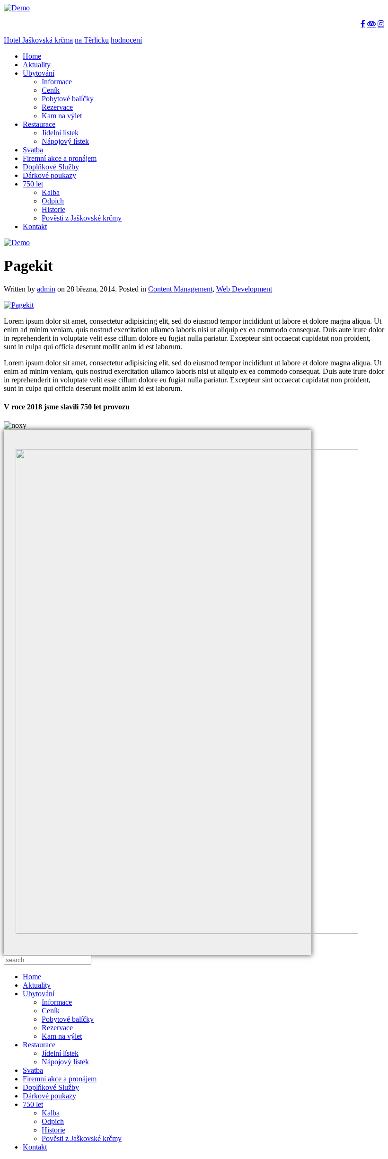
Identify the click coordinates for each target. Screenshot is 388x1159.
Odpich (53, 201)
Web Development (244, 289)
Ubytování (38, 73)
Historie (53, 209)
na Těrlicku (92, 40)
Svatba (33, 150)
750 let (33, 184)
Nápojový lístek (65, 141)
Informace (57, 82)
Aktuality (37, 65)
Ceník (51, 90)
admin (46, 289)
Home (32, 56)
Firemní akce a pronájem (60, 158)
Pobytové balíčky (68, 99)
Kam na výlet (62, 116)
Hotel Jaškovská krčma (38, 40)
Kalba (51, 192)
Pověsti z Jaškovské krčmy (82, 218)
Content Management (180, 289)
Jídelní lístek (60, 133)
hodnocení (126, 40)
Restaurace (39, 124)
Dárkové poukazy (49, 175)
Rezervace (57, 107)
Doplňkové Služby (51, 167)
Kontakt (35, 226)
